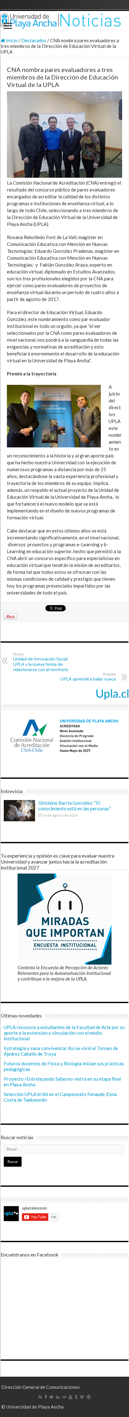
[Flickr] (64, 1397)
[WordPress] (88, 1397)
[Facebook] (46, 1397)
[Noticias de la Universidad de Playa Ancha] (64, 20)
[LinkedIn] (57, 1397)
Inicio (11, 40)
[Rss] (40, 1397)
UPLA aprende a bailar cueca (88, 676)
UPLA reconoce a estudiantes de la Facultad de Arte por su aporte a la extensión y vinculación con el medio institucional (64, 1032)
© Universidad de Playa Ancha (32, 1406)
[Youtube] (70, 1397)
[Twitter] (51, 1397)
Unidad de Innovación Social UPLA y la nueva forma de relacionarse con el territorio (40, 662)
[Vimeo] (82, 1397)
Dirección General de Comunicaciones (40, 1387)
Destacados (33, 40)
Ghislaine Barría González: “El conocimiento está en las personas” (74, 805)
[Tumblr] (76, 1397)
